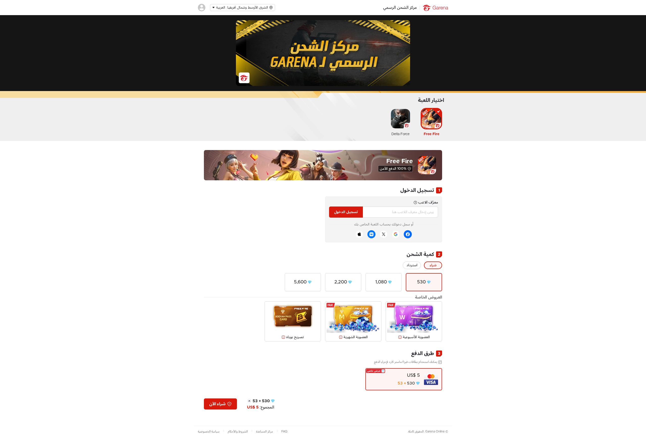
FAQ (284, 431)
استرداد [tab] (412, 265)
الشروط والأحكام (238, 431)
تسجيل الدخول (346, 212)
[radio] (424, 282)
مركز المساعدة (264, 431)
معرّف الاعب (428, 202)
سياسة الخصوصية (209, 431)
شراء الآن (217, 404)
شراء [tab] (433, 265)
